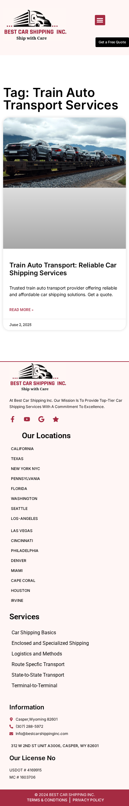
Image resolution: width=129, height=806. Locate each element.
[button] (100, 20)
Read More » (21, 310)
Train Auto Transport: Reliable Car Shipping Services (62, 269)
